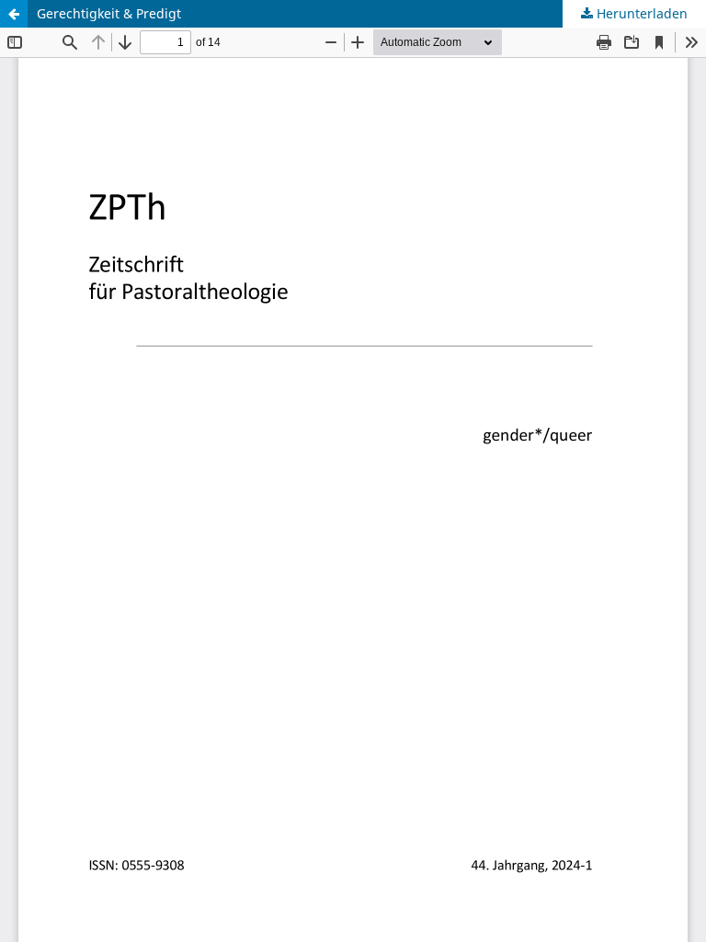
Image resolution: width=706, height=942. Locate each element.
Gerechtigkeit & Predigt (109, 13)
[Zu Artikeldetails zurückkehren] (14, 14)
